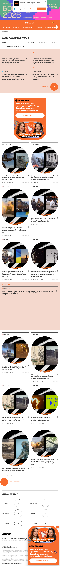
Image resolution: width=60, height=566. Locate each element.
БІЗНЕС (6, 56)
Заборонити (32, 9)
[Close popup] (57, 527)
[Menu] (57, 22)
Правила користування (9, 540)
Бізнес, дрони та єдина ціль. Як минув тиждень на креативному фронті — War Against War (42, 376)
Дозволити (41, 9)
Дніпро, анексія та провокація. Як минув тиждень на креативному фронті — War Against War (43, 177)
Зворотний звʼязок (25, 540)
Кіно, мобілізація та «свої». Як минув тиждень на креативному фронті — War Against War (42, 418)
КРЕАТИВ (36, 144)
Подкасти (6, 288)
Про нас (4, 538)
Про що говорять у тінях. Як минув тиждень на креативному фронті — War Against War (14, 367)
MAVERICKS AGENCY (17, 563)
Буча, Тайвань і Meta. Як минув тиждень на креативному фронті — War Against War (14, 177)
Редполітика (12, 538)
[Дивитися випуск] (30, 130)
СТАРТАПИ (37, 56)
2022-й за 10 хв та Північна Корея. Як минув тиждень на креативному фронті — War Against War (43, 219)
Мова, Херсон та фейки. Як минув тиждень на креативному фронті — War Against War (14, 470)
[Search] (6, 22)
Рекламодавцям (23, 538)
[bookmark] (27, 58)
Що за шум (7, 144)
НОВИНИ (6, 239)
